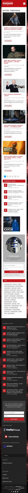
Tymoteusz (8, 31)
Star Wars (6, 307)
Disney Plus (6, 290)
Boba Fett (15, 284)
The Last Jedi (6, 311)
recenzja (15, 301)
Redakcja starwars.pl (7, 463)
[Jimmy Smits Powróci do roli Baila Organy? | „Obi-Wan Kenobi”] (14, 51)
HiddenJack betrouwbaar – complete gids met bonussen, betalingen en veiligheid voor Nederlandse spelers (15, 391)
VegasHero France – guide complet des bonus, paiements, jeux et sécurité (15, 359)
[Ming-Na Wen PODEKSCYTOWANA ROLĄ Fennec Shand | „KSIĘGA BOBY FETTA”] (14, 147)
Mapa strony (6, 478)
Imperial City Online (7, 481)
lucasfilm (6, 295)
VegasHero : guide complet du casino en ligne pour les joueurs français (15, 197)
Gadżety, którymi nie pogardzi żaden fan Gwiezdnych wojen (13, 28)
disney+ (19, 288)
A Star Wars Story (8, 284)
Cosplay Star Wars (19, 286)
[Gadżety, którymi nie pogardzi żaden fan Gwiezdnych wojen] (14, 19)
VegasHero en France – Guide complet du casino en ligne (16, 372)
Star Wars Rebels (7, 309)
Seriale (20, 65)
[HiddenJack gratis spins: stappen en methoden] (4, 378)
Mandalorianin (20, 295)
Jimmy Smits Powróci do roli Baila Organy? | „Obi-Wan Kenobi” (12, 62)
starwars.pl (18, 486)
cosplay (19, 284)
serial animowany (15, 305)
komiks (18, 292)
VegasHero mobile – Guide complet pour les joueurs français (16, 366)
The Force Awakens (16, 309)
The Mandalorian (13, 311)
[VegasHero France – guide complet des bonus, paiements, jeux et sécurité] (4, 360)
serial (18, 303)
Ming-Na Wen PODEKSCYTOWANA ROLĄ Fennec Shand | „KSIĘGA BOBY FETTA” (13, 158)
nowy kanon (13, 297)
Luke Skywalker (12, 295)
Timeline (5, 474)
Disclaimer (21, 488)
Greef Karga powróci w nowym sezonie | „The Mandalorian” (13, 126)
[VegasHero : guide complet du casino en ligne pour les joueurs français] (5, 197)
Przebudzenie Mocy (8, 301)
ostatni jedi (6, 299)
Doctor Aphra (13, 290)
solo (21, 305)
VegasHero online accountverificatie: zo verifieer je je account (16, 185)
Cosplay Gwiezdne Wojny (9, 286)
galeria (18, 290)
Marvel (5, 297)
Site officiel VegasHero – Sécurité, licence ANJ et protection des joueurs (15, 204)
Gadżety (21, 31)
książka (22, 292)
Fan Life (17, 31)
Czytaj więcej (8, 40)
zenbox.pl (17, 489)
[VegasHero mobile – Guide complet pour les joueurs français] (4, 366)
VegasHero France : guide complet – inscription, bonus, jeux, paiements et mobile (15, 210)
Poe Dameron (12, 299)
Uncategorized (16, 187)
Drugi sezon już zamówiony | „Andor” (13, 95)
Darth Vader (14, 288)
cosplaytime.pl (7, 288)
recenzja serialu (7, 303)
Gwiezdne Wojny (7, 292)
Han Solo (14, 292)
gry (21, 290)
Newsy (17, 65)
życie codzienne (11, 313)
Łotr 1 (5, 313)
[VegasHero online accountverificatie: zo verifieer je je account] (5, 185)
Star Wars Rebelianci (14, 307)
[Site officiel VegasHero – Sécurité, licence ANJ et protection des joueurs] (5, 203)
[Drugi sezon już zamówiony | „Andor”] (14, 85)
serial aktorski (7, 305)
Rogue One (14, 303)
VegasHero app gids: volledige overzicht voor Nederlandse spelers (16, 191)
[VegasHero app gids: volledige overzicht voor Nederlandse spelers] (5, 191)
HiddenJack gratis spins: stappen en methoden (15, 378)
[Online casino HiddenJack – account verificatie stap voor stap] (4, 384)
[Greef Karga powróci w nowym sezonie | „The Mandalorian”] (14, 116)
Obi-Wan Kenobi (20, 297)
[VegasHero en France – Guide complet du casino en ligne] (4, 372)
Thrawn (20, 311)
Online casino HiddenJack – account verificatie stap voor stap (15, 384)
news (9, 297)
